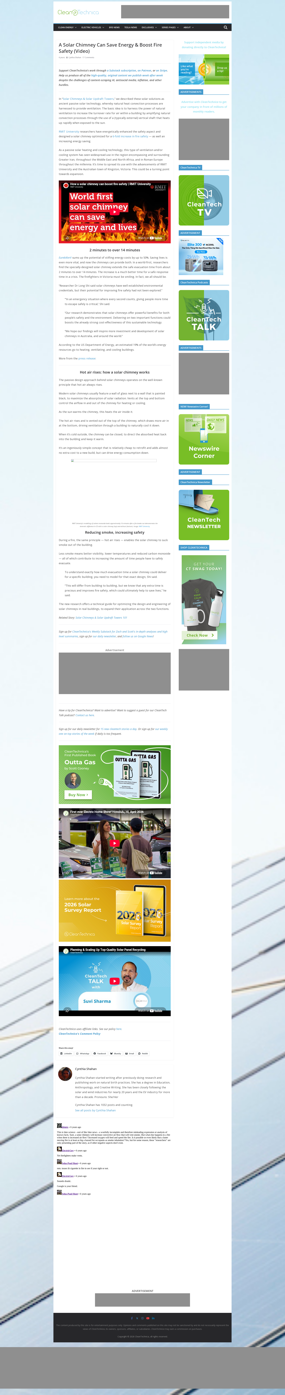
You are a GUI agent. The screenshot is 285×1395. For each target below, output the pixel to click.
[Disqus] (115, 1159)
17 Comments (88, 57)
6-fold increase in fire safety (130, 136)
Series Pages (169, 27)
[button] (75, 27)
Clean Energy (65, 27)
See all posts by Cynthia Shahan (95, 1110)
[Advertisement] (175, 11)
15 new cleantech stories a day (118, 729)
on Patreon (144, 70)
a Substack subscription (121, 70)
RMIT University (69, 131)
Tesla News (130, 27)
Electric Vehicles (91, 27)
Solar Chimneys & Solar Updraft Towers (88, 99)
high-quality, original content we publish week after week (127, 75)
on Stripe (161, 70)
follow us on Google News (138, 636)
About (187, 27)
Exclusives (148, 27)
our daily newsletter (104, 636)
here (118, 1029)
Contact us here (85, 715)
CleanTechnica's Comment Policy (79, 1033)
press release (86, 358)
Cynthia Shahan (74, 57)
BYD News (114, 27)
